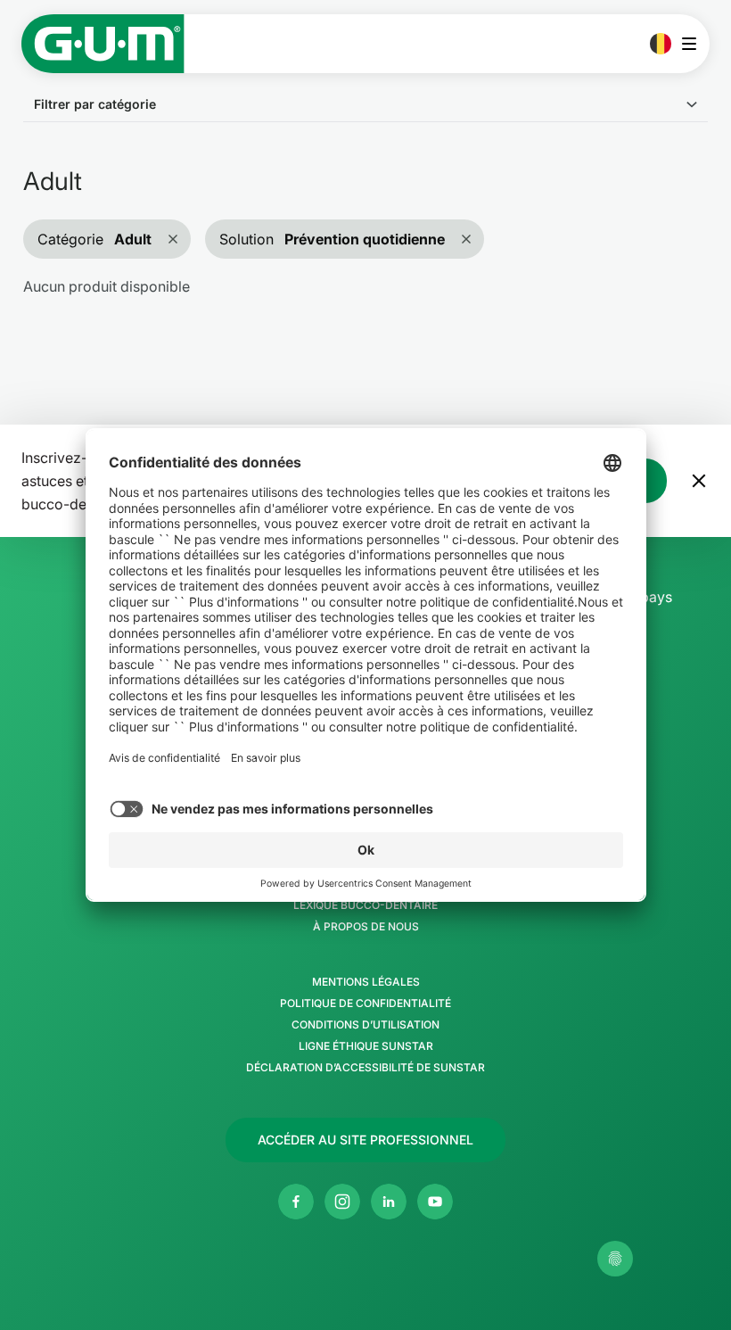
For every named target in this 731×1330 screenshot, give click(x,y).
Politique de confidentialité (365, 1003)
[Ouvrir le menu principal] (694, 43)
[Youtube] (435, 1201)
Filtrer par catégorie (95, 104)
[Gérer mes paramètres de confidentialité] (615, 1258)
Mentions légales (366, 982)
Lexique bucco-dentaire (365, 905)
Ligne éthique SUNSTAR (366, 1046)
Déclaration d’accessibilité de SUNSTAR (365, 1067)
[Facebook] (296, 1201)
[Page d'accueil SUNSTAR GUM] (103, 43)
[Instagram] (342, 1201)
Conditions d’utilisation (365, 1025)
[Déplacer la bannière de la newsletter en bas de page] (699, 481)
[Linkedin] (389, 1201)
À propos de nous (366, 926)
